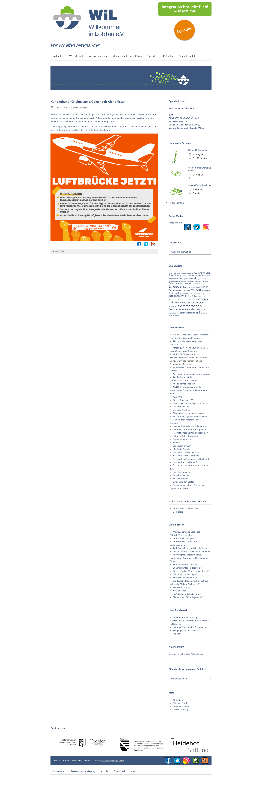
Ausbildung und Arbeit (194, 281)
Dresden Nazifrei (181, 409)
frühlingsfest (206, 291)
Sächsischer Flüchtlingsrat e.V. (86, 114)
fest (188, 290)
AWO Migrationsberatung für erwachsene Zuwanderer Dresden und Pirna (189, 390)
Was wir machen (98, 56)
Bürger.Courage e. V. (183, 400)
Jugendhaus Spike (182, 439)
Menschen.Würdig (181, 587)
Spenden (184, 30)
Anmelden (178, 699)
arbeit (184, 275)
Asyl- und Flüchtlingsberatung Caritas (191, 373)
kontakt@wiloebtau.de (112, 760)
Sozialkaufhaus (180, 478)
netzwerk (175, 302)
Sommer (173, 306)
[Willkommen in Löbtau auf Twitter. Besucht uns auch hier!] (197, 229)
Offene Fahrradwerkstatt (199, 185)
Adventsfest (189, 273)
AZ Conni (177, 396)
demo (197, 283)
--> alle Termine (176, 202)
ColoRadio (178, 511)
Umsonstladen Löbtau (183, 481)
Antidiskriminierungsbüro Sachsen (190, 548)
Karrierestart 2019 (184, 300)
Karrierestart (173, 300)
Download (119, 771)
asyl (193, 278)
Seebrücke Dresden (60, 114)
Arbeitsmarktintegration (179, 278)
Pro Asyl (177, 633)
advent (171, 273)
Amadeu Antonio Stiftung (185, 617)
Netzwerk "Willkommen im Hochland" (191, 459)
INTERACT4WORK (178, 296)
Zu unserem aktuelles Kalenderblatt (186, 653)
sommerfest (201, 309)
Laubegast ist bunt (182, 445)
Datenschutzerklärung (83, 771)
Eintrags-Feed (180, 703)
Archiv (104, 771)
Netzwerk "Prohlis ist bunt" (186, 455)
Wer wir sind (76, 56)
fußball (174, 293)
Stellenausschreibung (187, 312)
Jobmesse (197, 296)
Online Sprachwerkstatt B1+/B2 (199, 169)
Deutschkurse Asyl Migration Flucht (190, 403)
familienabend (195, 287)
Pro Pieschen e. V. (182, 472)
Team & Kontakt (187, 56)
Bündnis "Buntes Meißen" (185, 564)
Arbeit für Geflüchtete (199, 275)
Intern (134, 771)
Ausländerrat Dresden (184, 383)
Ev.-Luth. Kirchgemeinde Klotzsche (190, 416)
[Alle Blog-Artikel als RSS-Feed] (206, 763)
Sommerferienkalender (182, 309)
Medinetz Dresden (182, 449)
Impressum (59, 771)
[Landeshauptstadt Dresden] (82, 752)
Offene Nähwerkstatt (198, 150)
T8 (201, 312)
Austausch (205, 281)
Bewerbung (188, 283)
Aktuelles (58, 56)
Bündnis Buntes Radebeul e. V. (188, 567)
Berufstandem (176, 283)
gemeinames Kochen (189, 294)
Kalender (168, 56)
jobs (204, 296)
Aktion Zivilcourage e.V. (184, 538)
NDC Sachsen (179, 590)
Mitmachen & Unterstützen (127, 56)
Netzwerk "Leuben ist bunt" (186, 452)
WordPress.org (180, 709)
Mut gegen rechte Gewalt (185, 630)
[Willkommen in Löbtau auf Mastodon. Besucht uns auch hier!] (196, 763)
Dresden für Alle (181, 406)
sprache (172, 313)
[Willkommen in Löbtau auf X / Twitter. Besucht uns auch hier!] (178, 763)
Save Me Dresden (181, 475)
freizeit (195, 290)
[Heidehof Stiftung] (189, 752)
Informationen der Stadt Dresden (189, 426)
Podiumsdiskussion (193, 302)
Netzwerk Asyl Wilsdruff (185, 462)
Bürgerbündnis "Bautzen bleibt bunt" (191, 571)
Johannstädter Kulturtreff (186, 436)
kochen (193, 300)
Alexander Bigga (80, 107)
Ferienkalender (177, 290)
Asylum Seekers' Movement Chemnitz (191, 551)
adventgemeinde (179, 273)
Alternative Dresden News (186, 508)
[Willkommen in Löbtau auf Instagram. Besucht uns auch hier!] (207, 229)
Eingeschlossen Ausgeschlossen (188, 413)
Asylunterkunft (201, 279)
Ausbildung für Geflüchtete (178, 281)
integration (201, 294)
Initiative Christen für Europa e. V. (190, 429)
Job (189, 296)
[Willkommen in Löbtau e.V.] (88, 38)
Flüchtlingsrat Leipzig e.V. (185, 574)
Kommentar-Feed (181, 706)
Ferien (204, 286)
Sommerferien (190, 305)
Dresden (176, 286)
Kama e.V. (178, 442)
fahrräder (187, 287)
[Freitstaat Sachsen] (140, 752)
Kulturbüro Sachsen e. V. (185, 577)
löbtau (202, 299)
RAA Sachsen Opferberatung (187, 594)
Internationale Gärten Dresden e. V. (191, 432)
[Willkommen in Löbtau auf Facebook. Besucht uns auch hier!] (188, 229)
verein (205, 313)
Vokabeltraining (174, 315)
